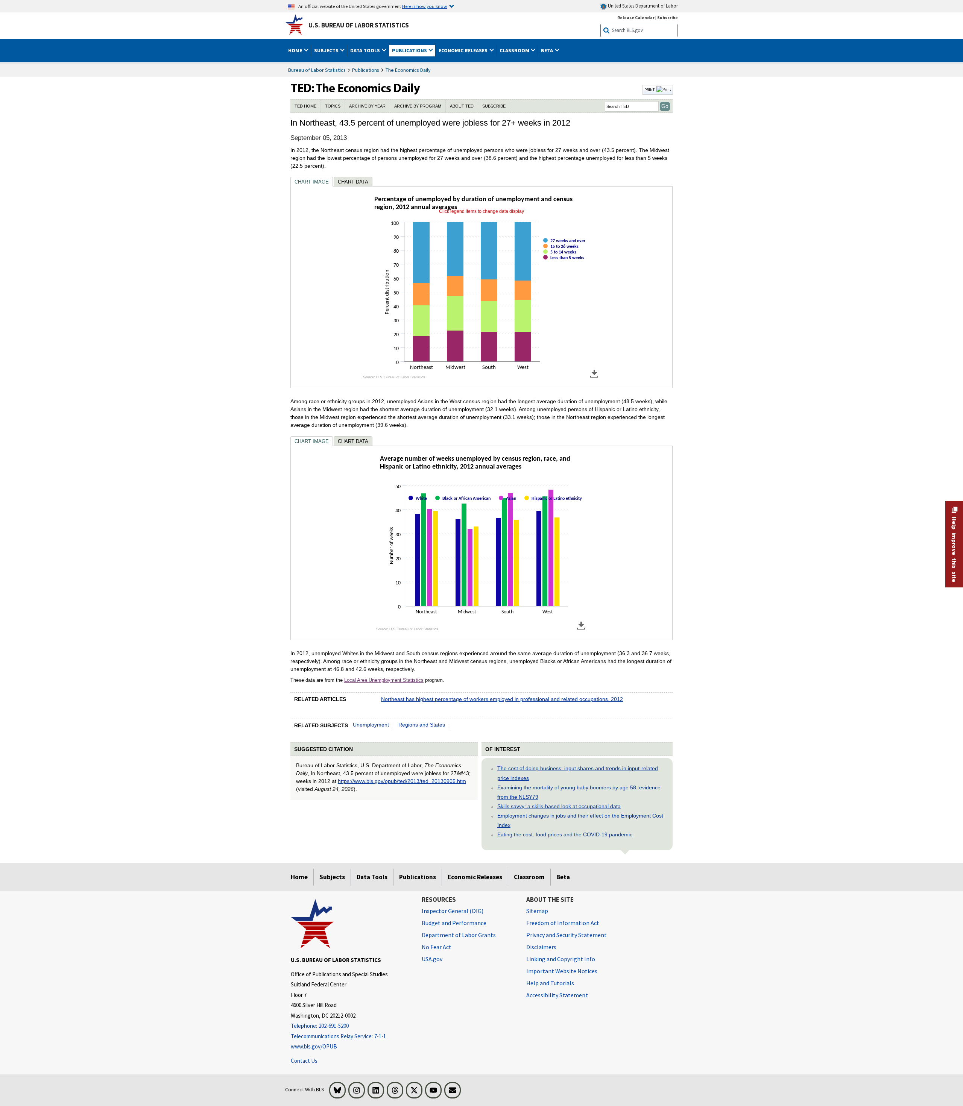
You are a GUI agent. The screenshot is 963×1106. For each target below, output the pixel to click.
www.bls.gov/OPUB (314, 1046)
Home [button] (295, 50)
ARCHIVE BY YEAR (367, 106)
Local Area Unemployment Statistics (384, 680)
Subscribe (667, 17)
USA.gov (432, 959)
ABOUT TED (462, 106)
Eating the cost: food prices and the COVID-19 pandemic (564, 834)
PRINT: (650, 89)
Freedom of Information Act (562, 923)
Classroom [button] (515, 50)
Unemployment (371, 725)
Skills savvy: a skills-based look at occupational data (559, 806)
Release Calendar (636, 17)
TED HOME (305, 106)
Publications (365, 70)
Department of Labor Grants (459, 935)
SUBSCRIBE (494, 106)
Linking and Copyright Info (560, 959)
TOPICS (332, 106)
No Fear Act (436, 947)
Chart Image (312, 182)
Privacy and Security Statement (566, 935)
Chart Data (353, 182)
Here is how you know (424, 6)
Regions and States (421, 725)
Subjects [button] (327, 50)
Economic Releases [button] (464, 50)
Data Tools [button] (365, 50)
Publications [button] (410, 50)
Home (299, 877)
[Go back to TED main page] (465, 90)
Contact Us (304, 1060)
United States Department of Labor (642, 6)
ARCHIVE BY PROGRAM (417, 106)
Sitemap (537, 911)
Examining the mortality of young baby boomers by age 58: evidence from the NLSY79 (579, 792)
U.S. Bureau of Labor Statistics (358, 25)
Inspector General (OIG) (452, 911)
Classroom (529, 877)
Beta (563, 877)
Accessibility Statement (557, 995)
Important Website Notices (561, 971)
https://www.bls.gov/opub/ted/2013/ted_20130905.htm (402, 781)
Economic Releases (475, 877)
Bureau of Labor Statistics (317, 70)
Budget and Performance (454, 923)
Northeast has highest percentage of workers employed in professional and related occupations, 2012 (502, 699)
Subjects (332, 877)
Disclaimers (541, 947)
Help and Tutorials (550, 983)
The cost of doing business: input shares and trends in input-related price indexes (577, 773)
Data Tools (372, 877)
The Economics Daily (408, 70)
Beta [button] (547, 50)
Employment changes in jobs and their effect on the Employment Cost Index (580, 820)
